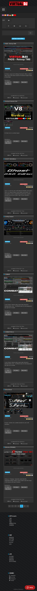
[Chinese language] (15, 15)
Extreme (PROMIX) (10, 447)
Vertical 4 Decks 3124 (11, 101)
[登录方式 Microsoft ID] (14, 26)
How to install (25, 97)
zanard (31, 241)
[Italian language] (12, 15)
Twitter (12, 580)
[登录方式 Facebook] (8, 26)
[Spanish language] (5, 15)
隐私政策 (11, 559)
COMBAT (7, 274)
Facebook (12, 575)
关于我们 (11, 556)
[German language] (10, 15)
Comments (16, 97)
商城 (10, 520)
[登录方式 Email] (8, 20)
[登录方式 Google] (26, 26)
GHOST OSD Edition (10, 159)
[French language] (8, 15)
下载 (10, 518)
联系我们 (11, 558)
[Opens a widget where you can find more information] (30, 587)
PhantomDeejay (29, 185)
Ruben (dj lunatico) (28, 473)
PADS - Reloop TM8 (10, 43)
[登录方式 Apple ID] (20, 26)
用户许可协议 (12, 561)
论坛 (10, 544)
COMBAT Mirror (9, 332)
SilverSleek (8, 389)
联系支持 (11, 537)
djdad (32, 68)
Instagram (13, 578)
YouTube (12, 577)
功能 (10, 521)
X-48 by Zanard (9, 216)
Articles (11, 542)
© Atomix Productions (18, 589)
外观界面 (11, 525)
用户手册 (11, 539)
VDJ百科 (11, 540)
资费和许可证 (12, 523)
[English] (3, 15)
